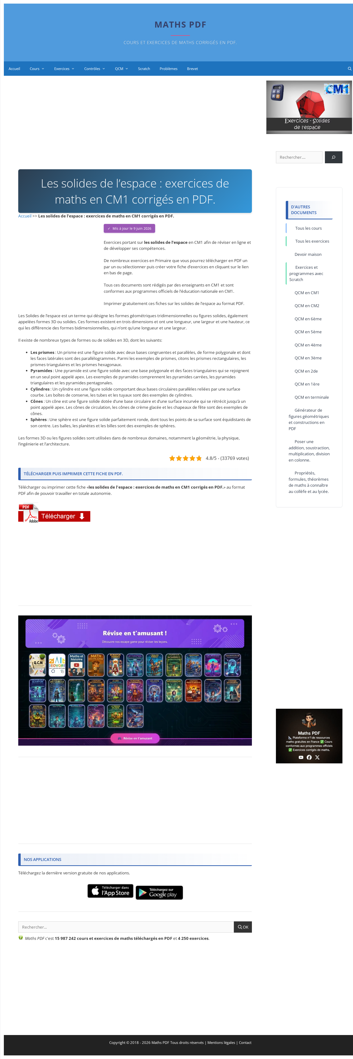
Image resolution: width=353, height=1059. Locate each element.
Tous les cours (308, 228)
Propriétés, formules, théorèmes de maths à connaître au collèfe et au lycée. (309, 482)
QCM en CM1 (307, 292)
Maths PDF (180, 24)
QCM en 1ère (307, 384)
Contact (245, 1042)
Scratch (144, 68)
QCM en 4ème (308, 345)
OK (245, 927)
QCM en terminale (312, 397)
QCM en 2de (306, 371)
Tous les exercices (312, 241)
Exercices (61, 68)
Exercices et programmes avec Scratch (306, 273)
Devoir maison (308, 254)
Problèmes (168, 68)
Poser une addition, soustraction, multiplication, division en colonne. (309, 451)
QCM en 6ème (308, 319)
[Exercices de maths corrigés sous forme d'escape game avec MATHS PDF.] (135, 744)
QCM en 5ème (308, 331)
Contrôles (92, 68)
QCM (119, 68)
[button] (54, 513)
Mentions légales (221, 1042)
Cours (34, 68)
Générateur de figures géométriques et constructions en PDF (309, 419)
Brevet (192, 68)
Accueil (14, 68)
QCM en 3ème (308, 358)
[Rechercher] (333, 157)
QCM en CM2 (307, 305)
